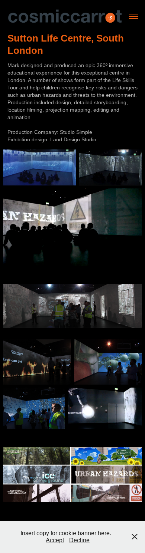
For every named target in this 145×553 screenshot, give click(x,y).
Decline (79, 540)
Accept (55, 540)
